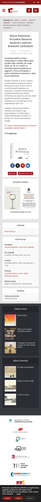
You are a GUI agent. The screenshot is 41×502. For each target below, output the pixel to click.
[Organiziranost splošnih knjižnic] (20, 430)
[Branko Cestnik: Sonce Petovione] (20, 148)
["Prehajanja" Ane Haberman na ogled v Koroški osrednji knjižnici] (10, 347)
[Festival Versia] (10, 320)
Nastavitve (30, 498)
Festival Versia (22, 315)
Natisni (13, 173)
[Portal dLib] (20, 448)
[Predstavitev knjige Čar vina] (20, 198)
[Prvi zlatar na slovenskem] (10, 372)
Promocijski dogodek (26, 247)
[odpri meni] (3, 10)
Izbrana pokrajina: (13, 2)
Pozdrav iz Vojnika (23, 395)
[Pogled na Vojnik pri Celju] (10, 385)
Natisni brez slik (26, 173)
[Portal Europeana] (20, 439)
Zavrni (18, 498)
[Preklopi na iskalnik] (36, 10)
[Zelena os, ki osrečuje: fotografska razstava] (10, 334)
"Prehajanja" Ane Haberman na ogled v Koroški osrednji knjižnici (26, 345)
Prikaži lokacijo (10, 231)
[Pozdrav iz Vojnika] (10, 399)
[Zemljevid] (29, 10)
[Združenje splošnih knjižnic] (20, 483)
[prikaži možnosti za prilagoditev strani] (34, 2)
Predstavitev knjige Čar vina (20, 212)
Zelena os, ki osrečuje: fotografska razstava (24, 330)
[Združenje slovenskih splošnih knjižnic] (20, 457)
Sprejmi (7, 498)
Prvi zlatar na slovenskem (25, 367)
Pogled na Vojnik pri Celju (25, 381)
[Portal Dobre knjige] (20, 474)
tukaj (18, 494)
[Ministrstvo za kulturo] (20, 421)
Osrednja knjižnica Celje (24, 53)
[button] (32, 203)
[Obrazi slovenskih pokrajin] (20, 466)
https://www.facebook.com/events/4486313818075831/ (20, 126)
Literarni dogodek (11, 247)
